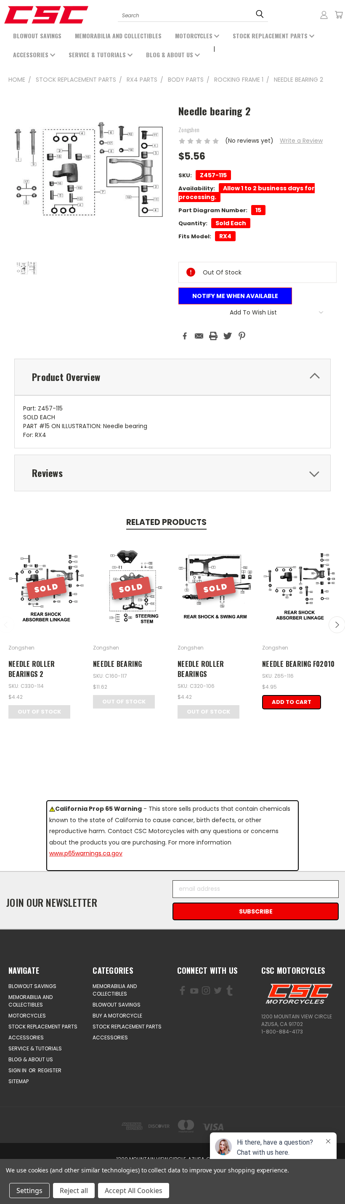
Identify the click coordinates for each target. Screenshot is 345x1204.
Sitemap (18, 1081)
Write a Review (301, 140)
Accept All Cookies (133, 1190)
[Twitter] (227, 336)
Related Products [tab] (166, 522)
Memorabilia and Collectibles (118, 35)
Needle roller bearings (201, 669)
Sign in (18, 1070)
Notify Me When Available (235, 296)
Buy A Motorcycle (117, 1015)
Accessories (31, 54)
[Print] (213, 336)
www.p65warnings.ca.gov (85, 853)
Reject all (74, 1190)
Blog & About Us (170, 54)
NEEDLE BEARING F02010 (298, 664)
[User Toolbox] (324, 15)
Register (49, 1070)
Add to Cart (291, 702)
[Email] (199, 336)
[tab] (172, 377)
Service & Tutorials (98, 54)
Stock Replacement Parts (271, 35)
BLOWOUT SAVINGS (37, 35)
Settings (29, 1190)
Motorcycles (194, 35)
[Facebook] (184, 336)
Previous (54, 1177)
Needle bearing (117, 664)
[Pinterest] (242, 336)
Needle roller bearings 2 (31, 669)
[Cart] (338, 15)
